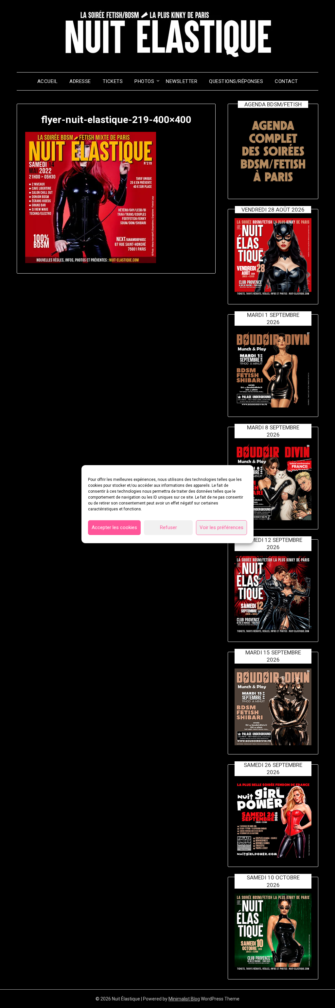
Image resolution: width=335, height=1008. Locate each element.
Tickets (113, 81)
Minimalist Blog (184, 998)
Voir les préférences (221, 527)
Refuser (168, 527)
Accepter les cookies (114, 527)
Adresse (80, 81)
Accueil (47, 81)
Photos (144, 81)
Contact (286, 81)
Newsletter (181, 81)
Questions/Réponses (236, 81)
